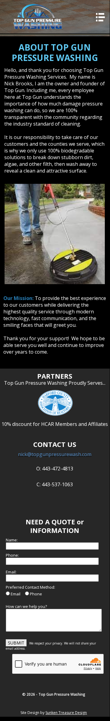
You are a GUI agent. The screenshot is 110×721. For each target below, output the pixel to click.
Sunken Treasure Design (66, 712)
